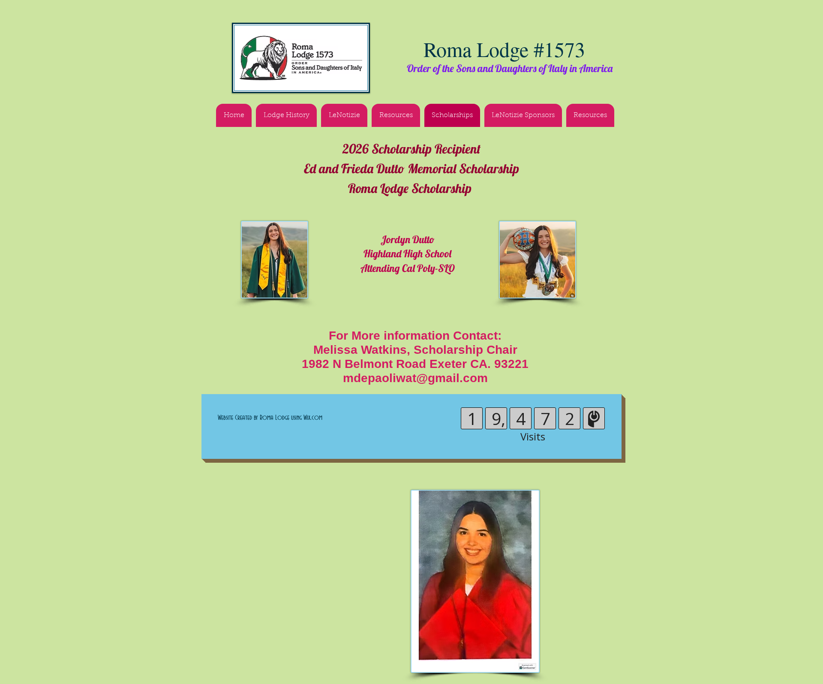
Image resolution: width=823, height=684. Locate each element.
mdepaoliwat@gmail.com (415, 378)
